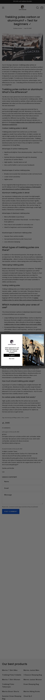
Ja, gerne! (12, 355)
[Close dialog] (42, 336)
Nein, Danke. (12, 358)
